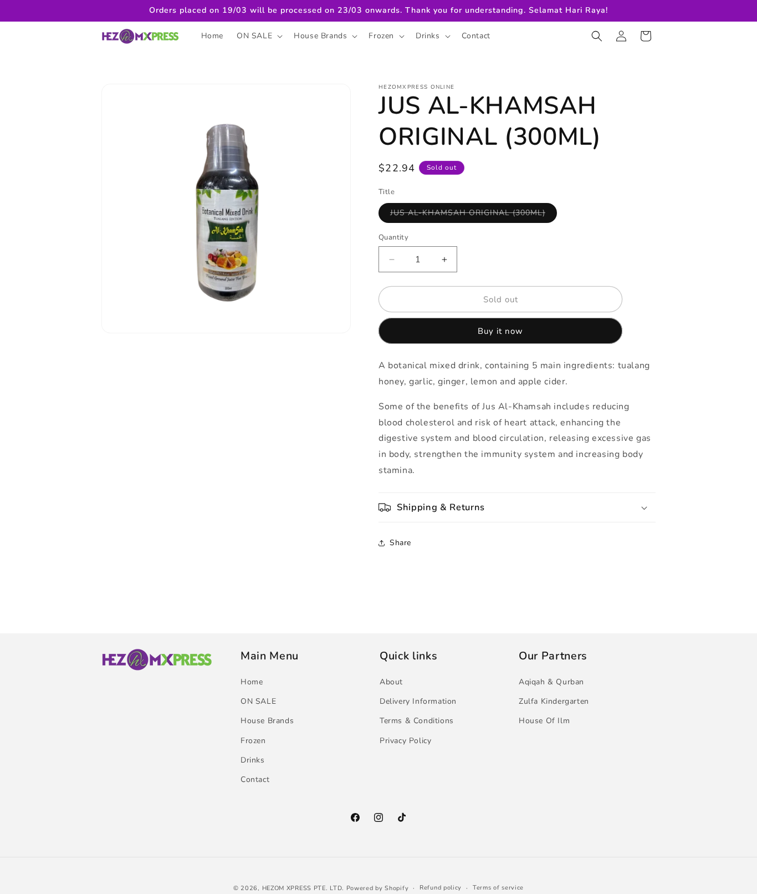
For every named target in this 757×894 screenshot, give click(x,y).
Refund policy (441, 887)
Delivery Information (418, 701)
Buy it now (500, 331)
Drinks (253, 760)
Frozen (253, 740)
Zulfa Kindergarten (554, 701)
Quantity (393, 237)
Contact (255, 779)
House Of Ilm (544, 721)
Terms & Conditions (417, 721)
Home (252, 682)
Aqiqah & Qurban (551, 682)
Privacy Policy (405, 740)
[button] (258, 36)
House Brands (267, 721)
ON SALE (258, 701)
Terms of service (498, 887)
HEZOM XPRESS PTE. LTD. (303, 888)
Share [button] (400, 542)
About (391, 682)
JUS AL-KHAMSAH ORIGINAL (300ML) (473, 215)
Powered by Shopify (377, 888)
